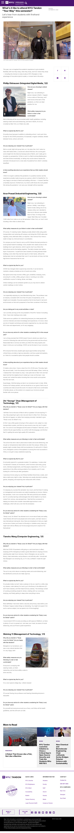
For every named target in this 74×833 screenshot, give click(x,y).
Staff (44, 788)
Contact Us (63, 780)
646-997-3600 (64, 783)
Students (45, 780)
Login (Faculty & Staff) (31, 803)
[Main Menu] (2, 2)
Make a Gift (8, 812)
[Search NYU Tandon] (26, 3)
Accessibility (28, 791)
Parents (45, 795)
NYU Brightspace (30, 784)
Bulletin (27, 795)
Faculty (45, 784)
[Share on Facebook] (57, 70)
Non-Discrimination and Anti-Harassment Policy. (18, 827)
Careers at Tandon (48, 803)
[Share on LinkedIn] (65, 70)
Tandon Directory (30, 799)
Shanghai (62, 794)
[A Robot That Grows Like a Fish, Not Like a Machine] (20, 736)
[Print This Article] (65, 78)
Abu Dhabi (63, 798)
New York (62, 790)
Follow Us (25, 812)
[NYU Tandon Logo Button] (13, 779)
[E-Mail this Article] (57, 78)
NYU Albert (28, 788)
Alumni (44, 791)
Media (44, 799)
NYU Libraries (29, 780)
